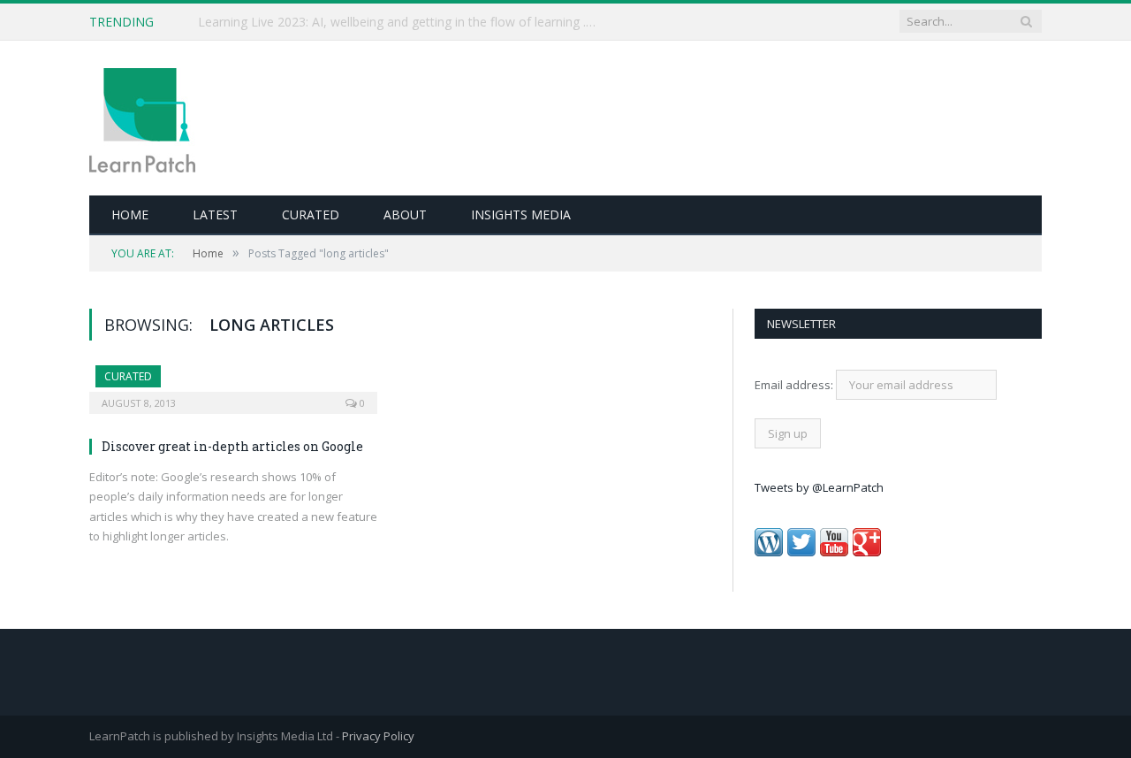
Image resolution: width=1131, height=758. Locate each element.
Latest (215, 214)
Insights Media (521, 214)
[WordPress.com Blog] (769, 552)
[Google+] (867, 552)
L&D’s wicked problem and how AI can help (321, 22)
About (405, 214)
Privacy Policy (378, 736)
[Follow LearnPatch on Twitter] (801, 552)
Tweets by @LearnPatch (819, 487)
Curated (310, 214)
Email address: (795, 385)
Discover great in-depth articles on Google (232, 446)
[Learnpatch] (142, 118)
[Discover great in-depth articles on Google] (233, 383)
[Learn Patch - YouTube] (834, 552)
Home (129, 214)
